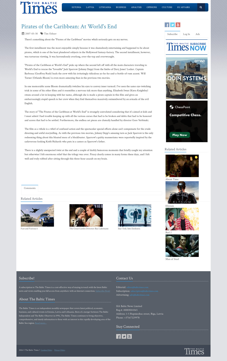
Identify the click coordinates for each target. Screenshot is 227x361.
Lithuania (105, 7)
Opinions (152, 7)
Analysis (136, 7)
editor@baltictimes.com (137, 287)
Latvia (90, 7)
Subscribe (172, 34)
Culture (167, 7)
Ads (198, 34)
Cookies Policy (46, 350)
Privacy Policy (59, 350)
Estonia (76, 7)
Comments (30, 188)
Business (121, 7)
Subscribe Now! (103, 290)
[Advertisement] (91, 172)
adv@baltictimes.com (139, 294)
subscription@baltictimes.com (144, 291)
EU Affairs (183, 7)
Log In (186, 34)
